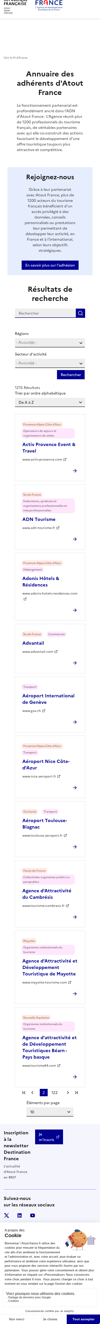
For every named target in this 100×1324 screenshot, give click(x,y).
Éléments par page (43, 1102)
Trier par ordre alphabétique (40, 393)
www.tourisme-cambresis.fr (43, 905)
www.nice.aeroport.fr (39, 776)
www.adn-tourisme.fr (38, 527)
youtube (32, 1215)
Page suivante (68, 1092)
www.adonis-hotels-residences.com (49, 593)
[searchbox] (50, 342)
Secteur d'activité (31, 354)
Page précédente (32, 1092)
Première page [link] (24, 1092)
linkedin (19, 1215)
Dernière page (76, 1092)
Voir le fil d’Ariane (15, 58)
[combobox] (50, 343)
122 (54, 1092)
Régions (22, 333)
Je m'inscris (46, 1136)
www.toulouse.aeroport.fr (42, 835)
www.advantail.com (37, 651)
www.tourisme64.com (39, 1065)
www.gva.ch (31, 710)
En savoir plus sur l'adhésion (50, 265)
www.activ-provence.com (42, 459)
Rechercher (80, 313)
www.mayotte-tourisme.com (44, 982)
